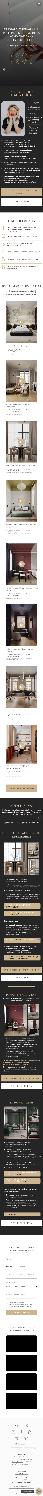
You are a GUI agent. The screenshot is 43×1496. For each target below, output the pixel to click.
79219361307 (17, 1459)
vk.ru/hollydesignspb (20, 1464)
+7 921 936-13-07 (21, 1473)
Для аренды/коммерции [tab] (28, 823)
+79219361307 (19, 1457)
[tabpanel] (21, 909)
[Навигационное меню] (39, 4)
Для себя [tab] (8, 823)
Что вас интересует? (14, 1282)
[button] (21, 970)
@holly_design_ (21, 1444)
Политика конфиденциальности (21, 1486)
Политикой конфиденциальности (20, 1306)
